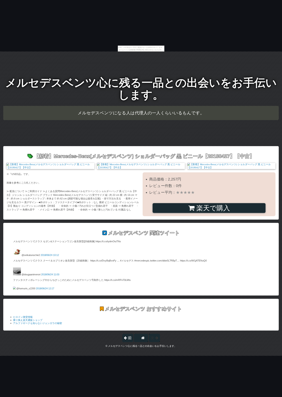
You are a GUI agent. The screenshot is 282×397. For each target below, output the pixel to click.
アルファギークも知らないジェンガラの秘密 (37, 323)
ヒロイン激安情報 (23, 317)
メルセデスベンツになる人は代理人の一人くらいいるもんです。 (141, 112)
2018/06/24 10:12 (50, 255)
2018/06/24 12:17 (45, 288)
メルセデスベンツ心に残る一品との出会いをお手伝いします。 (141, 89)
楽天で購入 (212, 208)
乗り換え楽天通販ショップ (27, 320)
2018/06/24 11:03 (50, 274)
